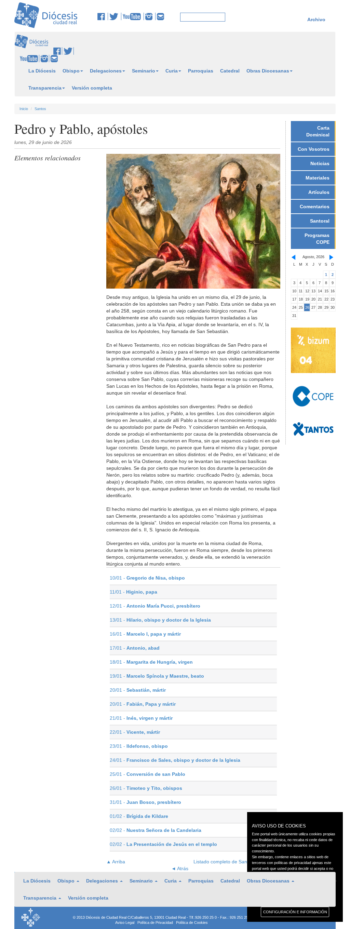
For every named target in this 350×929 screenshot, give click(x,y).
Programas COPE (317, 239)
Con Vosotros (313, 149)
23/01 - (139, 746)
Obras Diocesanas (267, 71)
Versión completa (92, 88)
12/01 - (155, 606)
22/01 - (135, 732)
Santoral (319, 221)
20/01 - (138, 690)
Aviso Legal (124, 922)
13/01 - (160, 620)
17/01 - (135, 648)
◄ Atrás (179, 868)
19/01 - (157, 676)
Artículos (318, 192)
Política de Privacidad (155, 922)
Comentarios (314, 206)
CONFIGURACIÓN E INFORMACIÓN (295, 912)
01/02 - (139, 816)
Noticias (319, 163)
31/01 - (145, 802)
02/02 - (155, 830)
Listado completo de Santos (223, 861)
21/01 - (141, 718)
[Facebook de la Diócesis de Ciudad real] (102, 16)
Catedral (230, 71)
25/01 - (147, 774)
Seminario (143, 71)
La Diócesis (42, 71)
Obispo (71, 71)
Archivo (316, 19)
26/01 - (146, 788)
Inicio (23, 109)
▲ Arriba (115, 861)
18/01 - (151, 662)
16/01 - (145, 634)
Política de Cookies (192, 922)
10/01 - (147, 578)
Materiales (317, 178)
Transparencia (45, 88)
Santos (40, 109)
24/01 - (175, 760)
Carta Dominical (317, 131)
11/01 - (133, 592)
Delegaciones (106, 71)
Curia (171, 71)
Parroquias (200, 71)
